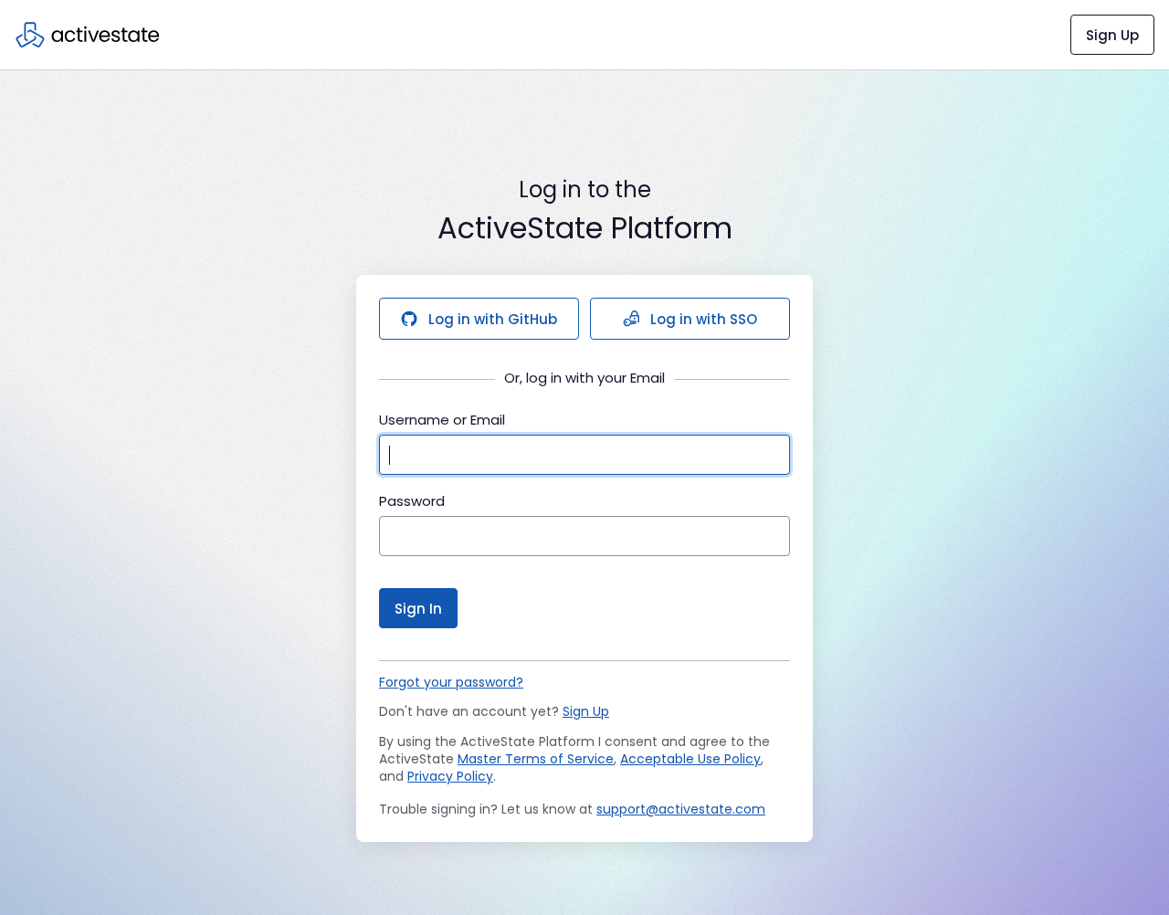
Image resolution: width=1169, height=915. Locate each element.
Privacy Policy (450, 776)
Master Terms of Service (536, 759)
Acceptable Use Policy (690, 759)
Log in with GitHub (492, 319)
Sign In (418, 608)
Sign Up (1112, 35)
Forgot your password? (451, 682)
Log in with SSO (703, 319)
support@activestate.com (680, 809)
